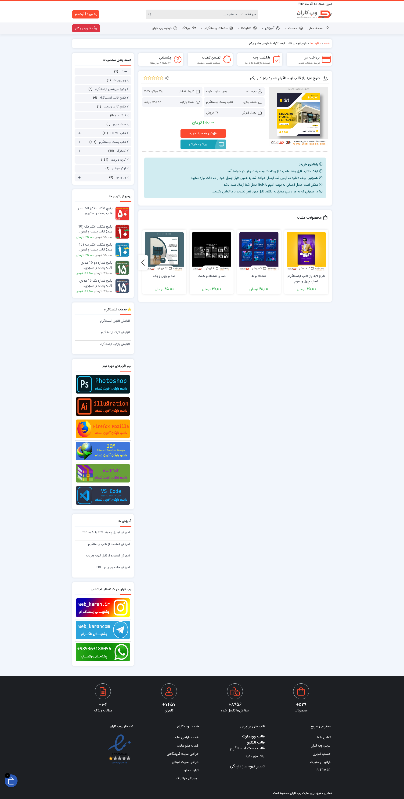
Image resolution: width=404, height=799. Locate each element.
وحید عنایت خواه (216, 91)
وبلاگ (186, 28)
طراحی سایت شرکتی (185, 762)
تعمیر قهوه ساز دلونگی (247, 766)
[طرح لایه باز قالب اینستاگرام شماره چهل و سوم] (306, 251)
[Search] (150, 14)
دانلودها (246, 28)
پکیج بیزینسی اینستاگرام (110, 89)
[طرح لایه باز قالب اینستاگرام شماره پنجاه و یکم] (298, 116)
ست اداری (119, 124)
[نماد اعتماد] (119, 749)
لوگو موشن (119, 168)
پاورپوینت (119, 80)
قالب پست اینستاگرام (219, 101)
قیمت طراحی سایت (185, 737)
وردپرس (121, 177)
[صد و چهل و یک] (164, 251)
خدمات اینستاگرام (216, 28)
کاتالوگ (121, 150)
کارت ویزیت (118, 159)
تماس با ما (324, 737)
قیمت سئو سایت (187, 745)
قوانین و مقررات (320, 762)
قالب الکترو (256, 742)
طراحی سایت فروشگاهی (182, 753)
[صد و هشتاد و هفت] (211, 251)
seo (126, 71)
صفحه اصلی (315, 28)
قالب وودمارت (253, 736)
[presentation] (143, 262)
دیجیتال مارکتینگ (187, 778)
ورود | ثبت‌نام (84, 14)
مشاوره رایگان (84, 28)
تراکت (122, 115)
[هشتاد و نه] (259, 251)
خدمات (292, 28)
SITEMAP (324, 770)
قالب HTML (118, 133)
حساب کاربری (322, 753)
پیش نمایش (198, 144)
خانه (326, 43)
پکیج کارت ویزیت (115, 106)
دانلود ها (315, 43)
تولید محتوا (191, 770)
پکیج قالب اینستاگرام (113, 97)
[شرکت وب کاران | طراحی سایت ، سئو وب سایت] (314, 14)
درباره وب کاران (162, 28)
